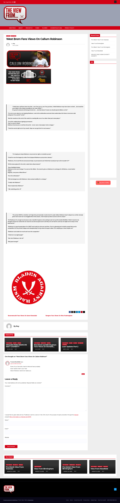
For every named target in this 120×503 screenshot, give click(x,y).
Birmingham (72, 464)
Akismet (76, 414)
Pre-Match (29, 28)
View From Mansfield (97, 51)
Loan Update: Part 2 (70, 347)
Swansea (21, 464)
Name (7, 420)
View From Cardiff (102, 500)
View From (12, 28)
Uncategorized (38, 466)
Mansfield (100, 466)
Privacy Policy (69, 28)
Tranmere (64, 344)
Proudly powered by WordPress (10, 500)
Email (7, 428)
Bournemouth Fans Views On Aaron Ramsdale (22, 315)
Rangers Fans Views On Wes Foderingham (59, 315)
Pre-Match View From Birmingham (100, 47)
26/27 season (9, 464)
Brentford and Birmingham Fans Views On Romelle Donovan (45, 346)
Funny (37, 28)
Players (44, 28)
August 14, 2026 (68, 471)
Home (67, 500)
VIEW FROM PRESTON (112, 500)
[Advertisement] (45, 94)
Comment (8, 386)
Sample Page (94, 500)
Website (7, 437)
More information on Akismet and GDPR (20, 417)
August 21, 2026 (11, 471)
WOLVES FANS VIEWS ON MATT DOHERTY (16, 346)
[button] (112, 28)
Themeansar (30, 500)
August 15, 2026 (39, 471)
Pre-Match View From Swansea (100, 39)
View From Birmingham (97, 43)
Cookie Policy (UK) (56, 28)
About (21, 28)
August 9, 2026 (96, 471)
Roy (14, 43)
